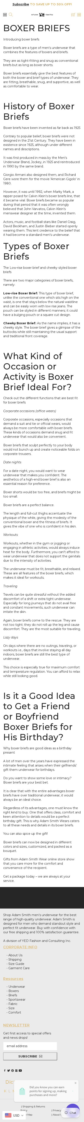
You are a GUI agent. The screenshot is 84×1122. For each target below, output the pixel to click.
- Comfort (13, 1012)
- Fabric (11, 1004)
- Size (10, 1008)
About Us (58, 1114)
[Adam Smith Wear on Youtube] (20, 1070)
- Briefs (11, 995)
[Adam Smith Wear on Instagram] (16, 1070)
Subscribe (20, 4)
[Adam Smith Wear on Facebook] (4, 1070)
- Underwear (15, 987)
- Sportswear (15, 999)
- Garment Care (18, 968)
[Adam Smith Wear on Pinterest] (12, 1070)
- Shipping (14, 959)
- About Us (14, 955)
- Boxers (12, 991)
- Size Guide (15, 964)
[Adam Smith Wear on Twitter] (8, 1070)
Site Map (27, 1114)
